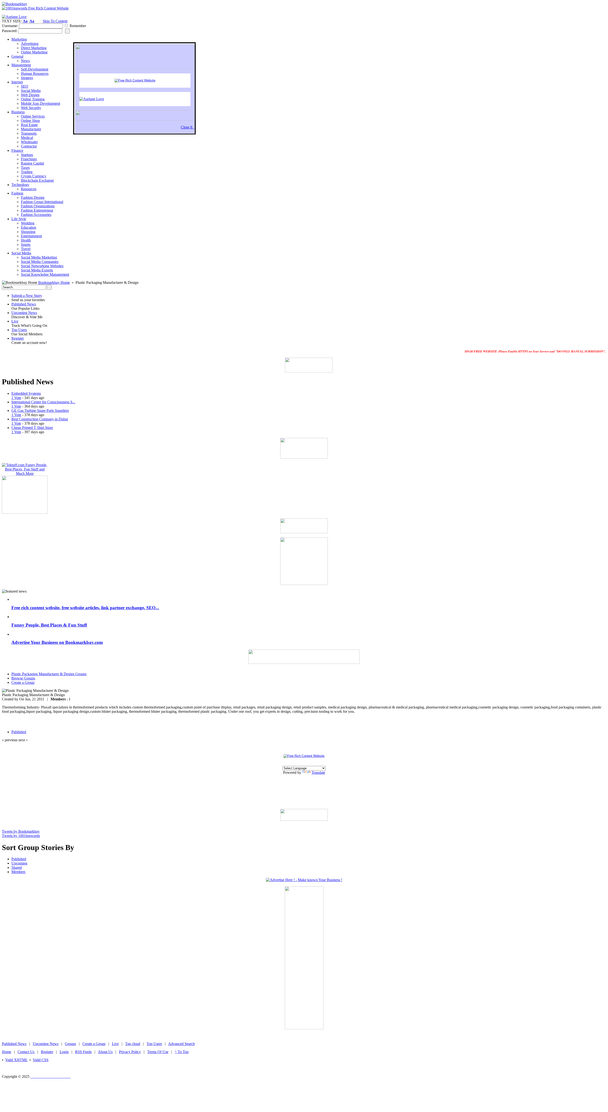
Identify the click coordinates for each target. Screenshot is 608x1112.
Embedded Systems (26, 393)
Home (6, 1052)
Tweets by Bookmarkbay (21, 831)
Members (18, 872)
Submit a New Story (26, 296)
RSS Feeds (83, 1052)
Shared (16, 867)
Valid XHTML (16, 1060)
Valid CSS (40, 1060)
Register (17, 338)
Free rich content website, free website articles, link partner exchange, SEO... (85, 607)
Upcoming (19, 863)
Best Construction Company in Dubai (39, 419)
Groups (70, 1044)
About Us (105, 1052)
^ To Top (182, 1052)
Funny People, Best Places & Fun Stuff (49, 625)
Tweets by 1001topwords (21, 836)
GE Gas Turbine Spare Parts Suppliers (40, 411)
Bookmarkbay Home (54, 282)
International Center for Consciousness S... (43, 402)
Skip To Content (55, 21)
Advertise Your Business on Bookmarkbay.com (57, 642)
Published (18, 859)
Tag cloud (132, 1044)
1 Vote (16, 398)
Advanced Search (181, 1044)
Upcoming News (24, 313)
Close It (187, 127)
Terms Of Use (157, 1052)
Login (64, 1052)
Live (14, 321)
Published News (23, 304)
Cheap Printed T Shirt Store (32, 428)
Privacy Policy (130, 1052)
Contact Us (26, 1052)
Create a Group (93, 1044)
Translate (318, 772)
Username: (10, 26)
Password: (9, 31)
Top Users (19, 330)
